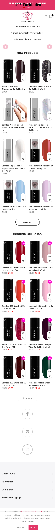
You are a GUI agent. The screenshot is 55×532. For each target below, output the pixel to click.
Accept (33, 527)
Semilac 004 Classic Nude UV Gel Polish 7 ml (41, 269)
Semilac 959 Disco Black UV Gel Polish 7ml (40, 87)
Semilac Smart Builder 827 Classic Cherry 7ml (41, 167)
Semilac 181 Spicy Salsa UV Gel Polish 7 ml (14, 345)
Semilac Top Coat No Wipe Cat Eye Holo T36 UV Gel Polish (41, 127)
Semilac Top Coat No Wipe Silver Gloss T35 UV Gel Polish (13, 168)
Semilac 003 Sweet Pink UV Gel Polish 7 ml (41, 307)
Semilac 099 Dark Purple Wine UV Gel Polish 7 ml (40, 345)
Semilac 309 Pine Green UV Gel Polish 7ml (39, 384)
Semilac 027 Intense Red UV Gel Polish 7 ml (13, 269)
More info (21, 527)
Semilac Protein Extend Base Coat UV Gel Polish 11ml (13, 127)
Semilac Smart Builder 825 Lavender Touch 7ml (41, 208)
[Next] (49, 46)
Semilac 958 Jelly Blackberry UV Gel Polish (13, 87)
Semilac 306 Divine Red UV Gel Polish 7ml (14, 384)
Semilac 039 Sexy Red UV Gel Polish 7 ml (13, 307)
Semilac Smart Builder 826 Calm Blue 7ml (14, 208)
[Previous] (5, 46)
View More (26, 222)
